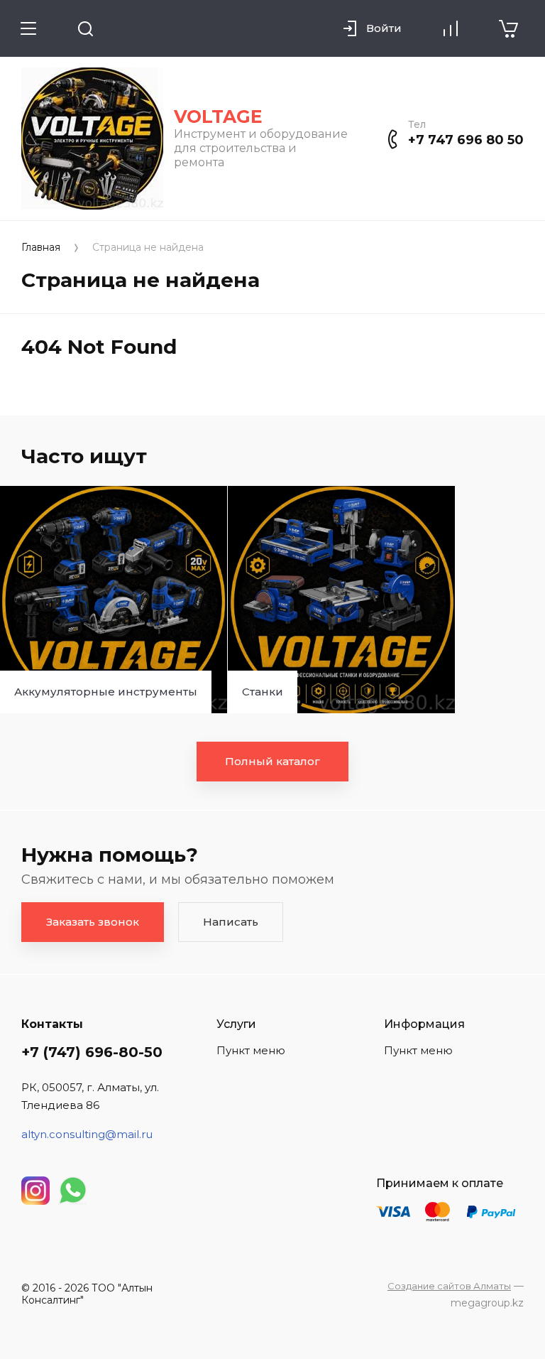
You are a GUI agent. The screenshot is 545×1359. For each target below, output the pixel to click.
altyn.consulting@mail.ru (87, 1134)
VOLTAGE (218, 116)
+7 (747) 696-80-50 (92, 1052)
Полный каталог (272, 761)
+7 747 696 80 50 (466, 140)
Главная (40, 248)
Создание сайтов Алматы (449, 1286)
